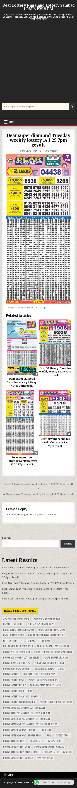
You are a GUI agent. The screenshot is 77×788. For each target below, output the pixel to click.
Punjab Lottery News (13, 680)
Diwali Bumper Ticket (13, 635)
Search (6, 538)
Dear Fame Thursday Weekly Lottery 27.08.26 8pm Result (35, 567)
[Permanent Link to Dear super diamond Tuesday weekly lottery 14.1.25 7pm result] (38, 229)
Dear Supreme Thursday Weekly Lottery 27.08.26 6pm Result (38, 583)
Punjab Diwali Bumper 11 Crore (49, 668)
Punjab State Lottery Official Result (21, 752)
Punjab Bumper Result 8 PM (16, 663)
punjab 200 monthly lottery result (21, 657)
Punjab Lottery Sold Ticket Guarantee (22, 696)
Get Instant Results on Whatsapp (26, 307)
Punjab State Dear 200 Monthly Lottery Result (26, 718)
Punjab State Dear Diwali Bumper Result (23, 735)
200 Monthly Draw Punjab (16, 618)
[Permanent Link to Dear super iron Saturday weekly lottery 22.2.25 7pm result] (22, 422)
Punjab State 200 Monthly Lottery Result (24, 707)
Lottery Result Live (13, 641)
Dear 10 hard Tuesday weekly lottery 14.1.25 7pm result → (38, 486)
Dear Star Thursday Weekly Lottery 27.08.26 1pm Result (35, 599)
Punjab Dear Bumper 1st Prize (49, 663)
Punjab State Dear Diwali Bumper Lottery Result (27, 730)
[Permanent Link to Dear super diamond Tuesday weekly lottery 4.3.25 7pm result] (22, 347)
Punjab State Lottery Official (49, 746)
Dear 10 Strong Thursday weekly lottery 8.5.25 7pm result (55, 372)
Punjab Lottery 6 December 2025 (39, 674)
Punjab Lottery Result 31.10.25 (45, 685)
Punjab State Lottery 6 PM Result (45, 741)
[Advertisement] (38, 63)
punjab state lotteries (58, 735)
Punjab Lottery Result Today (17, 691)
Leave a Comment (51, 151)
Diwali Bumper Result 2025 (51, 629)
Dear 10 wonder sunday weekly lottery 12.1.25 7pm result (55, 442)
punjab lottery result (14, 685)
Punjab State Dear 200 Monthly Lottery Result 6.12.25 (30, 724)
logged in (26, 514)
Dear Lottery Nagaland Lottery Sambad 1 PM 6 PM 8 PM (39, 7)
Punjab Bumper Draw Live (56, 657)
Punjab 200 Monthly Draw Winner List (53, 652)
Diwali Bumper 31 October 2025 (18, 629)
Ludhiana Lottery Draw (38, 641)
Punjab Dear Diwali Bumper (16, 668)
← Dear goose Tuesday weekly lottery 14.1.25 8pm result (38, 494)
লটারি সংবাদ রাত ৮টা (45, 757)
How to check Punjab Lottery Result (46, 635)
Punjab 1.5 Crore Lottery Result (53, 646)
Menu (11, 122)
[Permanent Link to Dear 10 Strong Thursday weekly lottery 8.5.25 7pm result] (55, 342)
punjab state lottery (14, 741)
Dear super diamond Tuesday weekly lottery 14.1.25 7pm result (38, 140)
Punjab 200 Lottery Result (16, 652)
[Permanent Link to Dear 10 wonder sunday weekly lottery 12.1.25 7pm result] (55, 413)
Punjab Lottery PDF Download (43, 680)
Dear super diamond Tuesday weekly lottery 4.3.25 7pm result (22, 382)
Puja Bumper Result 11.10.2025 (18, 646)
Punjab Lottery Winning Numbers (19, 702)
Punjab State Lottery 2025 (16, 746)
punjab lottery (11, 674)
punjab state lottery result (58, 752)
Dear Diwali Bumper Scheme (46, 618)
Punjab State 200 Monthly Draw (56, 702)
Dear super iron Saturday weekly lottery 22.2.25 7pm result (22, 461)
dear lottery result (13, 624)
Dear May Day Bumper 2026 (41, 624)
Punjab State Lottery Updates (18, 757)
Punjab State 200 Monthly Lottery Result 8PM (26, 713)
